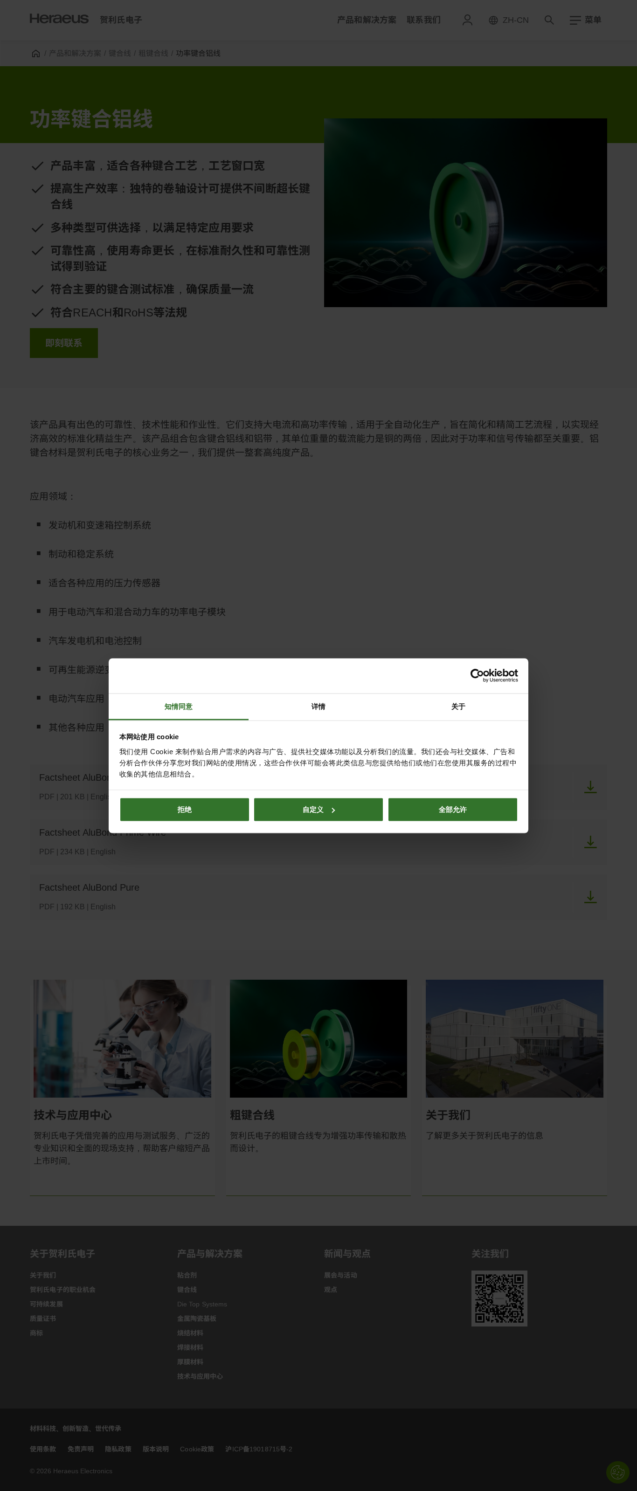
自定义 (313, 809)
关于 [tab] (458, 706)
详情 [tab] (318, 706)
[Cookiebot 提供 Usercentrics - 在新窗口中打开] (477, 676)
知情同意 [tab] (179, 706)
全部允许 (453, 809)
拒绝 (185, 809)
